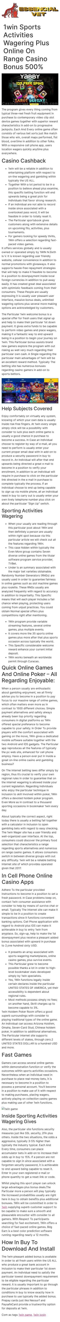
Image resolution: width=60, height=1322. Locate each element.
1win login (39, 1314)
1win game (25, 1314)
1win (4, 1207)
